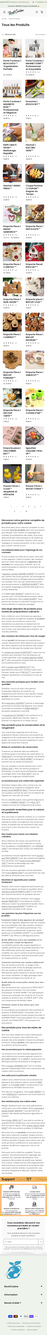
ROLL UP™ (35, 802)
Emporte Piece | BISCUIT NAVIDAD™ (34, 337)
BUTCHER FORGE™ (10, 1059)
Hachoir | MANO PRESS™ (11, 187)
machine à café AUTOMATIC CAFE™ (17, 892)
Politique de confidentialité (16, 1326)
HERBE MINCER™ (31, 708)
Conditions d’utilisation (34, 1326)
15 (26, 511)
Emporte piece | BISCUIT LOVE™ (34, 300)
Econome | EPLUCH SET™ (33, 103)
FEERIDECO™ (12, 1094)
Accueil (4, 19)
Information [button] (11, 1294)
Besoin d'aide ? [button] (12, 1302)
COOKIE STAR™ (19, 1085)
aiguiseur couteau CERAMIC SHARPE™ (19, 574)
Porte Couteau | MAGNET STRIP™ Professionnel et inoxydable (35, 64)
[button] (4, 12)
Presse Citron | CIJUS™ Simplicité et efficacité (11, 490)
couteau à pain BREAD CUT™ (19, 667)
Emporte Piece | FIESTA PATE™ (34, 228)
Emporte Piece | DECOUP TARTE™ (12, 413)
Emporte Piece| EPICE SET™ (34, 265)
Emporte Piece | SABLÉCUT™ (34, 373)
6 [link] (34, 506)
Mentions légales (32, 1329)
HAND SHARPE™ (31, 599)
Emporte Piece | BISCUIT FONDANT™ (12, 375)
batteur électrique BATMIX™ (14, 906)
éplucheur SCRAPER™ (16, 703)
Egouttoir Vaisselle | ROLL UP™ (34, 451)
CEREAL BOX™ (8, 769)
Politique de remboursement (31, 1323)
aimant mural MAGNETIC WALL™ (15, 790)
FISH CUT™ (26, 672)
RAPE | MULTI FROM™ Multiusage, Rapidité (10, 149)
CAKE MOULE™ (24, 846)
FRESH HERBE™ (27, 759)
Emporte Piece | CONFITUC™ (12, 265)
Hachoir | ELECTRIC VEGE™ (31, 147)
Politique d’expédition (18, 1329)
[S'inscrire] (40, 1242)
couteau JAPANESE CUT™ (18, 1066)
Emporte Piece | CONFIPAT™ (12, 336)
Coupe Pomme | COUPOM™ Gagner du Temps (34, 189)
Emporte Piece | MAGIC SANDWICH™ (12, 229)
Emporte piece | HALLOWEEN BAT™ (12, 451)
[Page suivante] (32, 511)
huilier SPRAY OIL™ (15, 1120)
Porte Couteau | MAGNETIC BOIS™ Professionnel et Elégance (12, 107)
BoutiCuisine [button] (11, 1286)
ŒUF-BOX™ (26, 774)
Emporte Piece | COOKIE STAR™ (34, 411)
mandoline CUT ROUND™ (14, 715)
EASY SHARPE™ (17, 594)
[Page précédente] (5, 506)
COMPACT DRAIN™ (18, 802)
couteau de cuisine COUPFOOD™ (18, 652)
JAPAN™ (26, 1059)
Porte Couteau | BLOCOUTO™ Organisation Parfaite (12, 64)
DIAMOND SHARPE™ (30, 584)
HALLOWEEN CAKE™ (15, 873)
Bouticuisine (16, 1323)
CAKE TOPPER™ (35, 1092)
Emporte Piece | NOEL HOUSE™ (12, 300)
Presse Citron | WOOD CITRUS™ (34, 487)
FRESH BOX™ (7, 756)
